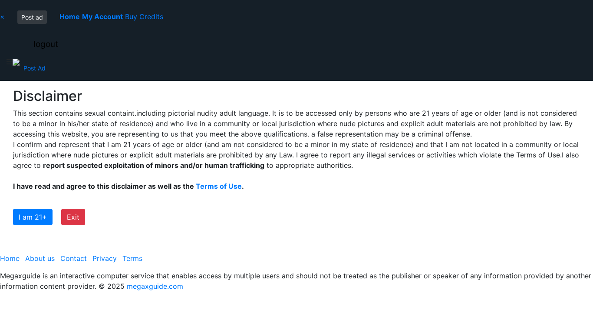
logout (45, 44)
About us (40, 258)
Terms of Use (219, 186)
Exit (73, 217)
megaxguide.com (155, 286)
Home (10, 258)
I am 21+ (33, 217)
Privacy (104, 258)
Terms (132, 258)
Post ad (32, 17)
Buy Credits (144, 16)
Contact (73, 258)
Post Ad (34, 68)
